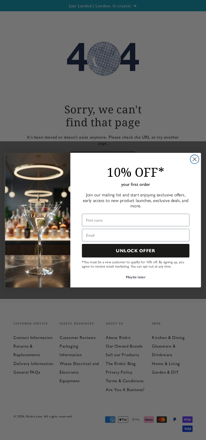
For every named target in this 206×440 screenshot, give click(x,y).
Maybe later (135, 277)
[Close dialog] (194, 159)
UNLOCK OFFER (135, 250)
